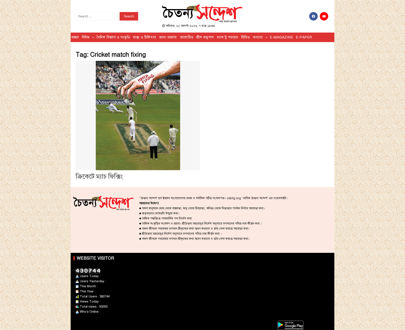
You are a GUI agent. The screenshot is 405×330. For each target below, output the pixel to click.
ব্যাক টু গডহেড (227, 37)
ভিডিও (245, 37)
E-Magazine (281, 37)
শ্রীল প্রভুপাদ (205, 37)
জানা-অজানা (168, 37)
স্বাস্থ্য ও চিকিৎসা (144, 37)
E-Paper (304, 37)
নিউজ (86, 37)
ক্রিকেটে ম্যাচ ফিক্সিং (99, 177)
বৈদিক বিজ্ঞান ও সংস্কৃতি (113, 37)
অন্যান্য (258, 37)
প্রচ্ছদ (75, 37)
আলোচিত (186, 37)
